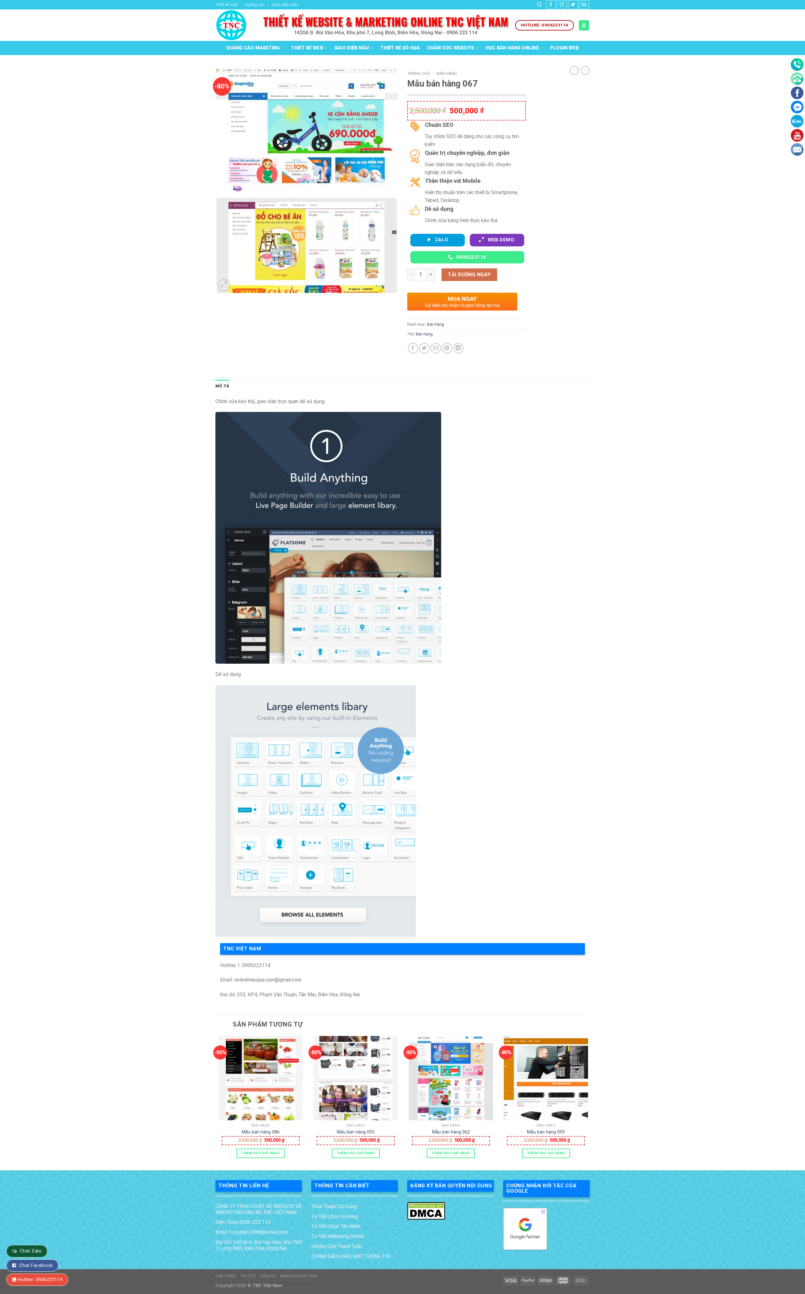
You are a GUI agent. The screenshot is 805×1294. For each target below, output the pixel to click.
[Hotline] (797, 64)
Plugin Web (564, 48)
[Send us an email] (584, 4)
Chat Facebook (36, 1265)
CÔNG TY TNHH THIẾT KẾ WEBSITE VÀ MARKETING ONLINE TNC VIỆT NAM (258, 1209)
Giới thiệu (225, 1276)
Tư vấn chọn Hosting (334, 1216)
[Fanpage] (797, 93)
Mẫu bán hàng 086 (261, 1132)
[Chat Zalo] (797, 121)
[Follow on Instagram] (562, 4)
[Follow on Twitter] (573, 4)
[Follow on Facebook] (551, 4)
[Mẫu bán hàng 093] (356, 1078)
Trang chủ (418, 73)
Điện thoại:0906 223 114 (242, 1222)
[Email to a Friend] (435, 348)
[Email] (797, 149)
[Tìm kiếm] (539, 4)
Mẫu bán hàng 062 (451, 1132)
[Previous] (215, 1102)
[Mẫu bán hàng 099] (546, 1078)
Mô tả (222, 386)
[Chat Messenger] (797, 107)
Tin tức (248, 1276)
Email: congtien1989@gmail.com (251, 1232)
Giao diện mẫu (285, 4)
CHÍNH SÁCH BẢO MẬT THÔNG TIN (350, 1256)
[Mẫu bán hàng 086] (261, 1078)
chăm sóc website (451, 48)
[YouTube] (797, 135)
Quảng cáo (255, 4)
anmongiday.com (298, 1276)
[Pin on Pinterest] (447, 348)
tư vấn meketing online (337, 1236)
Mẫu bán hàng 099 (546, 1132)
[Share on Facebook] (413, 348)
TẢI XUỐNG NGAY (469, 275)
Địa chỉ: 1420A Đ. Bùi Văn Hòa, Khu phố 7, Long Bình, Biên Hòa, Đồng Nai (258, 1245)
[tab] (222, 386)
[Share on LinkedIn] (458, 348)
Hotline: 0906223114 (40, 1279)
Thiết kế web (226, 4)
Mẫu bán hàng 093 (356, 1132)
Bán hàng (446, 73)
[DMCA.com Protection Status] (426, 1210)
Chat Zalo (31, 1251)
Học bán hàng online (512, 48)
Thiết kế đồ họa (400, 48)
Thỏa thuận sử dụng (334, 1206)
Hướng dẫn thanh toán (336, 1246)
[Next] (589, 1102)
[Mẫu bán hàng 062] (451, 1078)
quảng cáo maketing (253, 48)
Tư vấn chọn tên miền (335, 1226)
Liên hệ (267, 1276)
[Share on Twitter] (424, 348)
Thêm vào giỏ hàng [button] (261, 1153)
